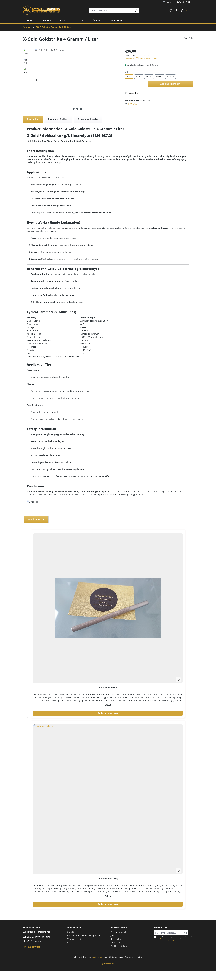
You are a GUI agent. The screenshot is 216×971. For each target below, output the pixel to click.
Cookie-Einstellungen (120, 946)
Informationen (118, 927)
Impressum (115, 942)
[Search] (136, 10)
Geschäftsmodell (118, 932)
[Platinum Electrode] (108, 608)
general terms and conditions (166, 941)
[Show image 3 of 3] (81, 109)
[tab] (33, 119)
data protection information (169, 939)
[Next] (118, 80)
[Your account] (177, 10)
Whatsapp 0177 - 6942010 (37, 936)
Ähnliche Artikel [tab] (36, 519)
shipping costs (96, 957)
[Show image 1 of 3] (74, 109)
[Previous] (37, 80)
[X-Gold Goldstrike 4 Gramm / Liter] (77, 80)
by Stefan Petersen (108, 964)
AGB (69, 942)
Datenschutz (116, 939)
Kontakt (70, 932)
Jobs (112, 935)
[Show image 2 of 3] (77, 109)
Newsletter (160, 927)
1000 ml (170, 76)
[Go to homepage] (41, 10)
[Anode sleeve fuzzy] (108, 799)
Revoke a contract (31, 946)
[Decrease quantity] (127, 84)
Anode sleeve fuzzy (108, 878)
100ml (139, 76)
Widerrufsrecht (74, 939)
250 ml (149, 76)
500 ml (159, 76)
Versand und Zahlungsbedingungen (83, 935)
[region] (71, 80)
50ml (129, 76)
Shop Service (74, 927)
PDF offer (132, 104)
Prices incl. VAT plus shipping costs (141, 58)
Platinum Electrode (108, 687)
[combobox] (111, 10)
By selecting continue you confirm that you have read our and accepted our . (174, 939)
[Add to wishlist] (178, 679)
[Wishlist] (171, 10)
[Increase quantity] (144, 84)
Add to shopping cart (170, 83)
